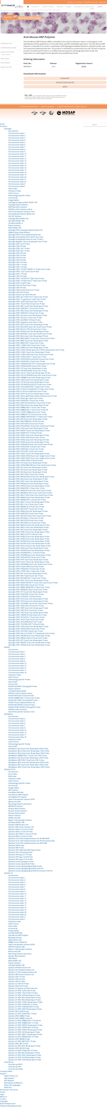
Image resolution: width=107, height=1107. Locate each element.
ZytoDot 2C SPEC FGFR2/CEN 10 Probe (23, 1027)
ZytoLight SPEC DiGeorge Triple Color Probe (25, 398)
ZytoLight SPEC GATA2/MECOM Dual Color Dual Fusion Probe (32, 465)
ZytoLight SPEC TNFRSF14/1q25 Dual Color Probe (27, 615)
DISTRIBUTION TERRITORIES (84, 7)
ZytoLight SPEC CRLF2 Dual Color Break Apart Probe (28, 380)
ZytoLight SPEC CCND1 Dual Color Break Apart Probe (29, 352)
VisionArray (8, 1062)
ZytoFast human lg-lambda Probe (21, 864)
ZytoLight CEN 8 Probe (17, 258)
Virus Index (12, 774)
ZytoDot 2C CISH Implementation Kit (22, 972)
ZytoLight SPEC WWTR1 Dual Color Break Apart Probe (29, 642)
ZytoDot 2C (8, 873)
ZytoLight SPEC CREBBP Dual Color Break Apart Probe (29, 377)
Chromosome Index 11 (17, 156)
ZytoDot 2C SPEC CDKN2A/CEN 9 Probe (23, 1007)
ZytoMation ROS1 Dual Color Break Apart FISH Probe (29, 767)
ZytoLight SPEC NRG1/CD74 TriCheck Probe (25, 534)
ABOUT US (71, 2)
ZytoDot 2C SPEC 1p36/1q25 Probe (22, 990)
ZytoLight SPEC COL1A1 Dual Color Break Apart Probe (29, 373)
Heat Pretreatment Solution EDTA (21, 799)
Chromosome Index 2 (16, 135)
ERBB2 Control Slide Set (17, 942)
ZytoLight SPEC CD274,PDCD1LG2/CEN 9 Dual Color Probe (31, 359)
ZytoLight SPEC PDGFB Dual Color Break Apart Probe (29, 550)
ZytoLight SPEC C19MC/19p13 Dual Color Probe (26, 345)
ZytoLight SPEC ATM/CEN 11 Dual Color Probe (26, 308)
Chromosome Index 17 (17, 170)
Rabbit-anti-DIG (14, 818)
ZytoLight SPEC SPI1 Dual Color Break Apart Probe (28, 592)
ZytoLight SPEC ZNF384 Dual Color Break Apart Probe (29, 636)
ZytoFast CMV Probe (16, 845)
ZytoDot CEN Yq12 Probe (18, 986)
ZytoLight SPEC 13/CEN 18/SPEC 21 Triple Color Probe (29, 269)
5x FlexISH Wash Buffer (17, 691)
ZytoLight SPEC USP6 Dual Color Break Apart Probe (28, 626)
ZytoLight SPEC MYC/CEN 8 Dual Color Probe (25, 520)
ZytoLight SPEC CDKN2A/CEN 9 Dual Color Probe (27, 366)
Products (3, 126)
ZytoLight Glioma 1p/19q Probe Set (22, 294)
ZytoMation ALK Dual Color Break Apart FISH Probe (28, 748)
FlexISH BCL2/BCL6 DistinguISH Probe (23, 700)
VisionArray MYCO (15, 1064)
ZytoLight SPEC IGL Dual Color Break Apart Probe (27, 467)
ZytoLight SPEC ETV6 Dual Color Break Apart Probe (28, 428)
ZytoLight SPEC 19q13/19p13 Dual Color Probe (26, 304)
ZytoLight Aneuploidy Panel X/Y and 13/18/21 (25, 239)
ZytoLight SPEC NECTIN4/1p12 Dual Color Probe (27, 523)
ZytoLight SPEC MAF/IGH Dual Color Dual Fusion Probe (29, 490)
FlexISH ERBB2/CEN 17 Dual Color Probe (24, 698)
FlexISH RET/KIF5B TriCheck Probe (21, 705)
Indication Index (14, 191)
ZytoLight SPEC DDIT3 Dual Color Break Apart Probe (28, 394)
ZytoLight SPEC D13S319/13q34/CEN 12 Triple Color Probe (31, 389)
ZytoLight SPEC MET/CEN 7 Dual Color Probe (25, 509)
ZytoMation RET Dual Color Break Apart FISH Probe (28, 765)
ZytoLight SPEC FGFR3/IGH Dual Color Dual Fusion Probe (30, 444)
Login (2, 1094)
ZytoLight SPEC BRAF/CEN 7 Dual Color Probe (26, 343)
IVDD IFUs (8, 1087)
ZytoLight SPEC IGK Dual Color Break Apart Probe (27, 472)
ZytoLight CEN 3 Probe (17, 246)
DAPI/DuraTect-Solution (17, 207)
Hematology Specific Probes (19, 195)
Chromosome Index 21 (17, 179)
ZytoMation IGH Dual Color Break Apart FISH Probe (28, 758)
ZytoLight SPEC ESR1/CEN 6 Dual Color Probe (26, 423)
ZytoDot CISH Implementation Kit (21, 970)
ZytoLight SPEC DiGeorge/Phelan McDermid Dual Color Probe (32, 396)
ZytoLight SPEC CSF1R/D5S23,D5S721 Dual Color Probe (29, 384)
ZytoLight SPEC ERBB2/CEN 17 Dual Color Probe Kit (28, 410)
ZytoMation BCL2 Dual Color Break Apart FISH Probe (28, 751)
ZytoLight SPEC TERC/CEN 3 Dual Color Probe (26, 606)
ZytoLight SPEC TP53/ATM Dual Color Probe (25, 622)
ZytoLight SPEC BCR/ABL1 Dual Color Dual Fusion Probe (30, 334)
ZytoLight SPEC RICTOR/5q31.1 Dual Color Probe (27, 578)
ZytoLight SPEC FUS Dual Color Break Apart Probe (27, 463)
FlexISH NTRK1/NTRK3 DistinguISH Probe (24, 707)
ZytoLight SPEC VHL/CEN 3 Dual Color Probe (25, 631)
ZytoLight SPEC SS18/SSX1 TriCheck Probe (24, 596)
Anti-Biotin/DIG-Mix (15, 792)
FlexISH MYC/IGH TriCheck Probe (21, 695)
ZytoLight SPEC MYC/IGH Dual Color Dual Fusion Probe (29, 516)
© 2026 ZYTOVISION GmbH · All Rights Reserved (72, 106)
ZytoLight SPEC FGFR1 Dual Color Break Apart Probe (28, 435)
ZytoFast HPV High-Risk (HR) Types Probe (24, 850)
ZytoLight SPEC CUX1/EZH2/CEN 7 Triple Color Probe (28, 387)
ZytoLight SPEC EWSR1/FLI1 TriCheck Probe (25, 433)
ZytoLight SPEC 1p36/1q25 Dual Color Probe (25, 301)
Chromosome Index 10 (17, 154)
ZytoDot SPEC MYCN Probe (18, 1048)
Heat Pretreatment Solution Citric (21, 211)
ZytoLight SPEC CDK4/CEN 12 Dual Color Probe (26, 361)
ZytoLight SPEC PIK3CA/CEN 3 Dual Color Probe (26, 557)
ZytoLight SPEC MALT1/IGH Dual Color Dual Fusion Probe (30, 495)
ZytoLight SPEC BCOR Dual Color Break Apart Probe (28, 331)
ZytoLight (7, 128)
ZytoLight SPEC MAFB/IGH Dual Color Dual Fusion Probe (30, 493)
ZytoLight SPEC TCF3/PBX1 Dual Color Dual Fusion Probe (30, 603)
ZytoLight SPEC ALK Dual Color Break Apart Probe (27, 315)
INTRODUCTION (6, 43)
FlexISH (7, 647)
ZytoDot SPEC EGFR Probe (18, 1011)
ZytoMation (8, 714)
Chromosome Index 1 (16, 133)
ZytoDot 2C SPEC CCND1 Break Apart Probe (25, 1002)
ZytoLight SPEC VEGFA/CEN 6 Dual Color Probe (26, 629)
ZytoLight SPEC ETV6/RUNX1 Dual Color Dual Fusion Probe (31, 426)
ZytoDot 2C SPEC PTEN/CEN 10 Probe (23, 1050)
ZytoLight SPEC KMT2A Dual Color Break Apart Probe (29, 486)
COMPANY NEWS (48, 7)
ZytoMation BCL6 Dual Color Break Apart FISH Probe (28, 753)
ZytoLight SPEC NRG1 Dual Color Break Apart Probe (28, 527)
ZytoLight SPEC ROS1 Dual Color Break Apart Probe (28, 580)
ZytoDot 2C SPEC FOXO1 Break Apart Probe (25, 1030)
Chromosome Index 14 (17, 163)
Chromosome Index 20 (17, 177)
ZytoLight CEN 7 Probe (17, 255)
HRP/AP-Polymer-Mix (16, 947)
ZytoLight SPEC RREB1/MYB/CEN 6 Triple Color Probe (29, 587)
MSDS (65, 87)
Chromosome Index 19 (17, 175)
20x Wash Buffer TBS (16, 221)
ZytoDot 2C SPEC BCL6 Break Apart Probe (24, 1000)
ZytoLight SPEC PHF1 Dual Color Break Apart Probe (28, 559)
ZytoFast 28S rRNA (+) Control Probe (22, 834)
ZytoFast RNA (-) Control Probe (20, 836)
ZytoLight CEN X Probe (17, 288)
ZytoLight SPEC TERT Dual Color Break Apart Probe (28, 608)
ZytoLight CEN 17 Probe (17, 274)
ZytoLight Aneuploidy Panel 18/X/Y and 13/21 (25, 237)
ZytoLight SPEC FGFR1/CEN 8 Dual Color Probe (26, 437)
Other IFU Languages (12, 1085)
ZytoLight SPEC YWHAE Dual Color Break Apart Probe (29, 645)
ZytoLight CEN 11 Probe (17, 264)
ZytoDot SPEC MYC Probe (18, 1043)
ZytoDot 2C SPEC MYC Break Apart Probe (24, 1046)
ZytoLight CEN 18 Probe (17, 276)
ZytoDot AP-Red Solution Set (19, 967)
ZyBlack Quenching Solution (19, 232)
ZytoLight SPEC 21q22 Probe (19, 283)
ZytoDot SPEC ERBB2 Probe (19, 1016)
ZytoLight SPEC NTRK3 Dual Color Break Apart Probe (28, 539)
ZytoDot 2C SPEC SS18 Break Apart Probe (24, 1057)
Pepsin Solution (14, 225)
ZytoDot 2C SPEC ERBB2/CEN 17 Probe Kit (24, 1020)
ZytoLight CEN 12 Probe (17, 267)
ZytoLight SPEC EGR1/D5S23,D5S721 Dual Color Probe (29, 403)
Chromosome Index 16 (17, 168)
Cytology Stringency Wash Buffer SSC (22, 202)
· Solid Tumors (6, 54)
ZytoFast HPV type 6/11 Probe (20, 854)
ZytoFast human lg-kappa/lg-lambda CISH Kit (25, 868)
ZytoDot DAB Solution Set (18, 825)
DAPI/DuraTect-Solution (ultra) (20, 209)
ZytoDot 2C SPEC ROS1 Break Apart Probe (24, 1055)
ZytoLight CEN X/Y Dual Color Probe (22, 285)
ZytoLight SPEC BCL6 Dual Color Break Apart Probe (28, 336)
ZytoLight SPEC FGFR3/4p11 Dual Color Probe (26, 449)
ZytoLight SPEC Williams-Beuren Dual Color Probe (27, 638)
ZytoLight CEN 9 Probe (17, 260)
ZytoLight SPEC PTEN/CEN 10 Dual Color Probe (26, 569)
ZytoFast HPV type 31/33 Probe (20, 859)
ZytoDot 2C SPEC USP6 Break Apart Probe (24, 1060)
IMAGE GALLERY (6, 67)
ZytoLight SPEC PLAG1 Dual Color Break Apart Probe (28, 562)
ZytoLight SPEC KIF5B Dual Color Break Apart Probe (28, 483)
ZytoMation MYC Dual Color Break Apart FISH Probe (28, 762)
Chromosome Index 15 (17, 165)
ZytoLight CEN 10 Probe (17, 262)
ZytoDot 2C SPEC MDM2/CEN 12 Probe (23, 1037)
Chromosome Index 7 (16, 147)
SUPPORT (59, 7)
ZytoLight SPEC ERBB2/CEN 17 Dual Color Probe (27, 407)
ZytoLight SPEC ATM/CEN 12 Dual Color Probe (26, 313)
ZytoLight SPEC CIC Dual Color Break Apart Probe (27, 368)
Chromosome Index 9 (16, 152)
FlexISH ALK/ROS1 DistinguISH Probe (22, 686)
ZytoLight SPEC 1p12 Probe (19, 244)
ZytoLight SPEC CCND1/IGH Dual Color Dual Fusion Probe (30, 354)
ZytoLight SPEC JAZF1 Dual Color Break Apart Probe (28, 481)
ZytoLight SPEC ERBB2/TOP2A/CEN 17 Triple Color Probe (30, 417)
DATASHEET (65, 78)
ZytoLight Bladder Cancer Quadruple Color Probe (27, 241)
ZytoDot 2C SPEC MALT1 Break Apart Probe (25, 1034)
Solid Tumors (13, 193)
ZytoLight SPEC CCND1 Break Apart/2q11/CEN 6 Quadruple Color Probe (36, 350)
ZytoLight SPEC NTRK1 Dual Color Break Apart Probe (28, 532)
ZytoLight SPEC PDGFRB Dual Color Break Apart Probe (29, 555)
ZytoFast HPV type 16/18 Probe (20, 857)
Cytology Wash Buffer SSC (18, 218)
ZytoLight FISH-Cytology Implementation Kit (25, 230)
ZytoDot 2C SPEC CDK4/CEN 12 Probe (23, 1004)
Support (3, 1073)
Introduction (13, 131)
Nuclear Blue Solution (16, 808)
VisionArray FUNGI (15, 1069)
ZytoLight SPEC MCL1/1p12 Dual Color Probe (25, 504)
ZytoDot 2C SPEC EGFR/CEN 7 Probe (22, 1014)
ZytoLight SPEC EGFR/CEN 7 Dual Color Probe (26, 400)
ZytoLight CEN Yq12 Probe (18, 292)
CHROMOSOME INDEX (8, 48)
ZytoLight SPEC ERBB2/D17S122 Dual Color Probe (27, 414)
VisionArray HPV (14, 1067)
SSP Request (9, 1080)
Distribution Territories (9, 1090)
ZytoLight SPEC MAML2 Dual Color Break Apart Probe (29, 497)
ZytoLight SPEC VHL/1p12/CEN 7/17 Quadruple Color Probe (31, 633)
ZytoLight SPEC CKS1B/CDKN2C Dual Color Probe (27, 370)
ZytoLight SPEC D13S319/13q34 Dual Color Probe (27, 391)
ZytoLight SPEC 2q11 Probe (19, 248)
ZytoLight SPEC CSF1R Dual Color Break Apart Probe (28, 382)
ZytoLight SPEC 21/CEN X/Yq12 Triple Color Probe (27, 281)
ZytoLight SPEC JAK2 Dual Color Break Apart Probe (28, 479)
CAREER (68, 7)
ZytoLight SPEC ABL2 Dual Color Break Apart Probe (28, 311)
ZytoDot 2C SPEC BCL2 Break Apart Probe (24, 997)
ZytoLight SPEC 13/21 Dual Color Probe (23, 271)
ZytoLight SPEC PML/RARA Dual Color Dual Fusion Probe (30, 564)
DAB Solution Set (15, 940)
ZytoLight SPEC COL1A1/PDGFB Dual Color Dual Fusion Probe (32, 375)
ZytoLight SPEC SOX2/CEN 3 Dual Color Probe (26, 594)
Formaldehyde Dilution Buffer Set (21, 214)
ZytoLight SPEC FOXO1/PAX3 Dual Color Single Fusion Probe (31, 456)
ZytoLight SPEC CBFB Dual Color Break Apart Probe (28, 347)
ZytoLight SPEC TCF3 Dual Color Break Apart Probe (28, 601)
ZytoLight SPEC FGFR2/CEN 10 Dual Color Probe (27, 447)
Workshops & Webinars (13, 1083)
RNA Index (12, 776)
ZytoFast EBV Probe (16, 848)
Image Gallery (13, 200)
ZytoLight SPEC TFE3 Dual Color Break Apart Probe (28, 612)
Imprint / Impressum (47, 106)
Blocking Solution (15, 937)
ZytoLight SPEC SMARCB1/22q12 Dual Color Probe (27, 589)
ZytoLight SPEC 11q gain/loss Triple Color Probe (27, 299)
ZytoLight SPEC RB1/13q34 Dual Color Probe (25, 576)
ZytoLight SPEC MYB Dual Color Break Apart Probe (28, 511)
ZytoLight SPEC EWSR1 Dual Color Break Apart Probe (29, 430)
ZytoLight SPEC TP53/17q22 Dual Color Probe (26, 619)
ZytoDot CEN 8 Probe (16, 979)
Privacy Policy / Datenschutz (29, 106)
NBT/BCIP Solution (15, 806)
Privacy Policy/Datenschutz (10, 1106)
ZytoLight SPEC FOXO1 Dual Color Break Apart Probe (28, 453)
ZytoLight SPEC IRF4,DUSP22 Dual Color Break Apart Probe (31, 477)
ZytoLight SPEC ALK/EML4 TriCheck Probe (24, 320)
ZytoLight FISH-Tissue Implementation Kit (24, 235)
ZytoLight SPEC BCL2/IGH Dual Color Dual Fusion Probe (30, 327)
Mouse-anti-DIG (14, 801)
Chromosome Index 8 (16, 149)
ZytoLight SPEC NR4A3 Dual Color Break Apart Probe (28, 525)
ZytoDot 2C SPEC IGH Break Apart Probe (24, 1032)
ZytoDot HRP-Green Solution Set (21, 827)
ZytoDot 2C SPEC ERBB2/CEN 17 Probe (23, 1023)
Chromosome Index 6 (16, 145)
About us (3, 1096)
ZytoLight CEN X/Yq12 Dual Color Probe (23, 290)
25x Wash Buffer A (15, 223)
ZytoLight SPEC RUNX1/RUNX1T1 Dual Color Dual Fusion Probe (33, 583)
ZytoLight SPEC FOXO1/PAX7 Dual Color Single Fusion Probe (31, 458)
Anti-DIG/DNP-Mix (15, 933)
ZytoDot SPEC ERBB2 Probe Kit (20, 1018)
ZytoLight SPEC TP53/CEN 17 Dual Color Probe (26, 617)
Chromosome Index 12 (17, 158)
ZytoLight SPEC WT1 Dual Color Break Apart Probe (28, 640)
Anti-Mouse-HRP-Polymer (18, 795)
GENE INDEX (5, 59)
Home (2, 124)
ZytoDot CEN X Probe (16, 981)
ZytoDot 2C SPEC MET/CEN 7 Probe (22, 1041)
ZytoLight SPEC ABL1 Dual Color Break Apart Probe (28, 306)
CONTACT (79, 2)
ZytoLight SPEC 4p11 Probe (19, 251)
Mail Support (9, 1078)
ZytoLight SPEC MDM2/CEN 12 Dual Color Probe (27, 500)
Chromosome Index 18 (17, 172)
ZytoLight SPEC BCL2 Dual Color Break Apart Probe (28, 324)
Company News (6, 1071)
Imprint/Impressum (7, 1103)
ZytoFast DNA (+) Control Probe (20, 829)
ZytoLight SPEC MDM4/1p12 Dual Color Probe (26, 506)
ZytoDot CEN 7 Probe (16, 977)
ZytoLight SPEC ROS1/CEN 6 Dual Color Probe (26, 585)
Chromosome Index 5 (16, 142)
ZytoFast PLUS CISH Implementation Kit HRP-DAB (27, 843)
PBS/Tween (12, 958)
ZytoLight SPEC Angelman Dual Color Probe (25, 322)
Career (2, 1092)
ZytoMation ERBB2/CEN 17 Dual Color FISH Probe (27, 755)
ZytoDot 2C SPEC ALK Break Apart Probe (24, 995)
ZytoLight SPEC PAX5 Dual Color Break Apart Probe (28, 548)
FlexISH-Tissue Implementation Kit (21, 702)
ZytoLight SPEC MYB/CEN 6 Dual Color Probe (25, 513)
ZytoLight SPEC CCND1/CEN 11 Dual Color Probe (27, 357)
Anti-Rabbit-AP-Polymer (17, 797)
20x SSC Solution (14, 216)
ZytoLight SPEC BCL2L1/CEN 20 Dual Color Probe (27, 329)
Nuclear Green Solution (17, 811)
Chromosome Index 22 (17, 182)
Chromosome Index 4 (16, 140)
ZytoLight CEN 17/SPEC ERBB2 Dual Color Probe (27, 412)
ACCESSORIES (5, 63)
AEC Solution (13, 790)
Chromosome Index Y (16, 186)
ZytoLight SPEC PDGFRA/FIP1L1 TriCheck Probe (26, 553)
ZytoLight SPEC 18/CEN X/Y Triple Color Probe (26, 278)
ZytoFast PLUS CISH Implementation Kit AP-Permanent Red (31, 841)
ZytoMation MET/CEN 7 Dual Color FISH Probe (26, 760)
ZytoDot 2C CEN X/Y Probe (18, 984)
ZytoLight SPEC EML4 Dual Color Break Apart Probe (28, 405)
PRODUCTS (35, 7)
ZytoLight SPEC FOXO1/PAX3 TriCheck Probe (25, 460)
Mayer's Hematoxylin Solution (20, 820)
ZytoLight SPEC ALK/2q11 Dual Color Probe (25, 317)
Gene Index (12, 188)
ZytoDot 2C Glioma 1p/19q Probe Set (22, 988)
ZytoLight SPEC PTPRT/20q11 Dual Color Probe (26, 571)
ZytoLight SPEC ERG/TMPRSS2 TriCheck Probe (26, 421)
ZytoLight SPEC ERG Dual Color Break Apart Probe (27, 419)
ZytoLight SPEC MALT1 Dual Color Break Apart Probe (28, 502)
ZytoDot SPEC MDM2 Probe (19, 1039)
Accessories (13, 198)
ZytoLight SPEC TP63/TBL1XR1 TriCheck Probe (26, 624)
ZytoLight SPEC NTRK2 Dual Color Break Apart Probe (28, 536)
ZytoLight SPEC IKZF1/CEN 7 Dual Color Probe (26, 474)
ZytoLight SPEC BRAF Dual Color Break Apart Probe (28, 341)
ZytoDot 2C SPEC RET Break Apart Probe (24, 1053)
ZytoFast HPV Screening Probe (20, 852)
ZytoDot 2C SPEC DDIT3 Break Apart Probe (25, 1009)
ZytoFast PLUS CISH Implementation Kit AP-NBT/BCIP (29, 838)
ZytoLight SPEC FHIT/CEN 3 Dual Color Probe (25, 451)
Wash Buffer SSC (14, 228)
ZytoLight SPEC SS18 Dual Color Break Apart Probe (28, 599)
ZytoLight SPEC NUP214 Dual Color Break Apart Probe (29, 546)
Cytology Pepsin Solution (18, 205)
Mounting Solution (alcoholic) (19, 804)
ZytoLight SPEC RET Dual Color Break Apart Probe (27, 573)
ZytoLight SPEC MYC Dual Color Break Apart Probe (28, 530)
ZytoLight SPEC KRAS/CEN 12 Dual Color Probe (26, 488)
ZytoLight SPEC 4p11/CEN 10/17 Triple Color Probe (28, 297)
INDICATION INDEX (7, 52)
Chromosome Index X (16, 184)
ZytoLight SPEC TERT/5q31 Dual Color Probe (25, 610)
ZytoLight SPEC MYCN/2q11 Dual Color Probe (26, 518)
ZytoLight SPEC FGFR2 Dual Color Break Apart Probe (28, 440)
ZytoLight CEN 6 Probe (17, 253)
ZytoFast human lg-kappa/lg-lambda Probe (25, 866)
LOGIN (91, 9)
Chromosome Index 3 (16, 138)
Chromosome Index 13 (17, 161)
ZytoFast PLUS (9, 769)
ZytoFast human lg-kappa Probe (20, 861)
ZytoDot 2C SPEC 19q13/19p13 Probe (22, 993)
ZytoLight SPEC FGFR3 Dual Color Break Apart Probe (28, 442)
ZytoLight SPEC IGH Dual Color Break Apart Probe (27, 470)
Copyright (4, 1101)
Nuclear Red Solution (16, 813)
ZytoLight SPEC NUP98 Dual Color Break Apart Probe (29, 541)
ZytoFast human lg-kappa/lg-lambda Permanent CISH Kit (30, 871)
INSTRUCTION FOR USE (65, 82)
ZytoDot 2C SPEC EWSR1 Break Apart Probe (25, 1025)
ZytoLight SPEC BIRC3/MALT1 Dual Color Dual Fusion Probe (31, 338)
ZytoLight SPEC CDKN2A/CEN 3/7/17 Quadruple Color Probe (31, 364)
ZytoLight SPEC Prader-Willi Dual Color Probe (26, 566)
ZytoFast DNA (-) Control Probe (20, 831)
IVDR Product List (11, 1076)
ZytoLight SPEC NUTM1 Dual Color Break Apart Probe (29, 543)
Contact (3, 1099)
